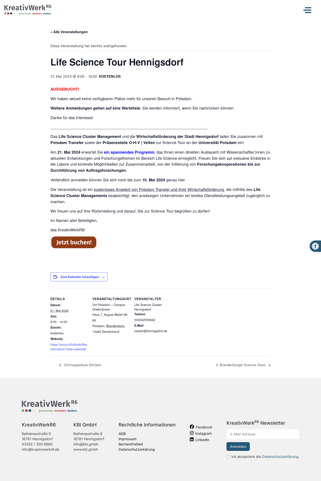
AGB (122, 433)
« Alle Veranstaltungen (69, 31)
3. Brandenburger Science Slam (241, 364)
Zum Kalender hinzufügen (79, 277)
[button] (315, 246)
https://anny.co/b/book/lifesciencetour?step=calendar (68, 346)
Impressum (127, 439)
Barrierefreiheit (131, 444)
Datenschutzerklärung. (280, 456)
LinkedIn (202, 440)
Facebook (204, 427)
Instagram (203, 433)
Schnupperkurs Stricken (82, 364)
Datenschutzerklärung (137, 449)
